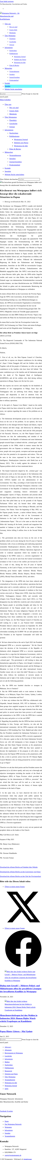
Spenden (12, 159)
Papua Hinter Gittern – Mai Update (16, 1031)
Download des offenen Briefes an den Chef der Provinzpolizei (20, 876)
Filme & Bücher (15, 149)
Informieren (9, 130)
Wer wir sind (14, 108)
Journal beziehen (15, 162)
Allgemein (8, 1050)
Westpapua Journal (21, 139)
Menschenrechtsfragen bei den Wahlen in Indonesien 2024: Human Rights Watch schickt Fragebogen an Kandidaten (18, 1018)
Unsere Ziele (14, 111)
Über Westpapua (11, 117)
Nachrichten (13, 133)
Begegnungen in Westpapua (14, 1053)
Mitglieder (13, 114)
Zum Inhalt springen (7, 1)
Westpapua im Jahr (21, 146)
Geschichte (13, 123)
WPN (6, 1089)
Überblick (13, 120)
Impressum (3, 1106)
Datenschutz (13, 1106)
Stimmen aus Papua (21, 143)
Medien (7, 1062)
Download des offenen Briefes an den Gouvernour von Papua (20, 872)
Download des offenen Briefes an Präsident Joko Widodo (19, 867)
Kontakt (7, 168)
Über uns (8, 104)
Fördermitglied (14, 165)
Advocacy (8, 1047)
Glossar (12, 127)
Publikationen (14, 136)
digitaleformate (28, 1159)
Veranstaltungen (15, 155)
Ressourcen (8, 1071)
